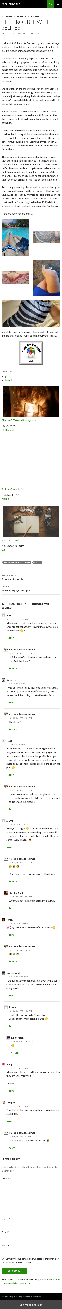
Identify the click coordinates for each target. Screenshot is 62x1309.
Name (6, 1218)
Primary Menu (58, 4)
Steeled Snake (11, 4)
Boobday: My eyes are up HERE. (18, 589)
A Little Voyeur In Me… (14, 488)
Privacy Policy (7, 1296)
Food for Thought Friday (16, 16)
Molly (9, 1064)
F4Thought (8, 429)
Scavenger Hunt (10, 539)
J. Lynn (9, 820)
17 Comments (32, 33)
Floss (9, 741)
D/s (3, 549)
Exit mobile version (31, 1304)
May (8, 615)
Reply (11, 638)
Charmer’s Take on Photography (19, 420)
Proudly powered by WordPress (29, 1296)
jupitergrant (13, 973)
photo (37, 562)
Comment (8, 1178)
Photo (35, 16)
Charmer (19, 33)
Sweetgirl (11, 680)
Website (6, 1245)
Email (5, 1232)
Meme (5, 498)
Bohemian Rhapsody (12, 577)
